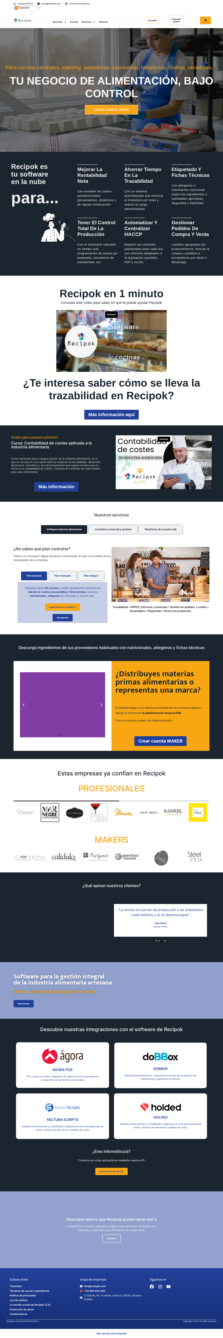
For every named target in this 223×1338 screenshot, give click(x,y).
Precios (74, 22)
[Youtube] (168, 1286)
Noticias (103, 22)
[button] (24, 705)
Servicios (58, 22)
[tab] (64, 529)
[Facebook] (152, 1286)
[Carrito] (205, 20)
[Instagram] (160, 1286)
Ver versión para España (111, 1333)
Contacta (111, 1238)
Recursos (86, 22)
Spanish (23, 7)
